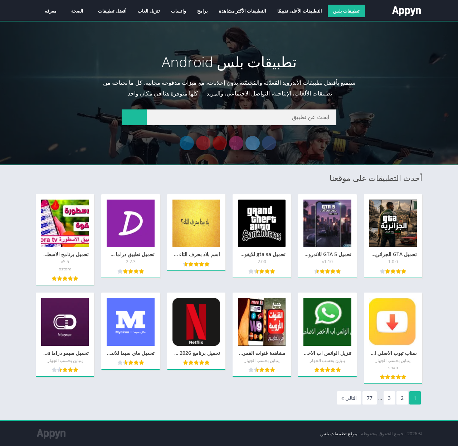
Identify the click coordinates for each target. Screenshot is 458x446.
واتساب (178, 11)
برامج (202, 11)
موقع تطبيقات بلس (338, 433)
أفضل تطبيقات (112, 11)
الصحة (77, 11)
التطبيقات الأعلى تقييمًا (299, 11)
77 (369, 397)
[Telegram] (187, 143)
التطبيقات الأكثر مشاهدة (242, 11)
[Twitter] (252, 143)
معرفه (51, 11)
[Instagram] (236, 143)
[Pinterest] (203, 143)
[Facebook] (269, 143)
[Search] (134, 117)
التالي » (349, 397)
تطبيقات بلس (346, 11)
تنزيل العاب (149, 11)
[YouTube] (220, 143)
